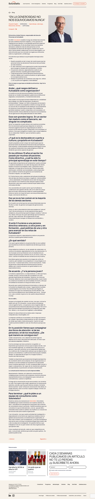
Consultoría (40, 484)
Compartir (12, 29)
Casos (84, 495)
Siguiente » (43, 439)
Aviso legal (41, 495)
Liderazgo (40, 24)
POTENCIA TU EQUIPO (79, 3)
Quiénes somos (68, 3)
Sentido (18, 26)
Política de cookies (50, 495)
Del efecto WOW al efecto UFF (16, 468)
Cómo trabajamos (35, 3)
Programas (50, 3)
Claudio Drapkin (13, 24)
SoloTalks (60, 3)
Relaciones (12, 26)
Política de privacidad (62, 495)
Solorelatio (33, 401)
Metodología (56, 484)
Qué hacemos (26, 3)
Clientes (44, 3)
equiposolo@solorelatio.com (22, 485)
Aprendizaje (32, 24)
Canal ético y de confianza (75, 495)
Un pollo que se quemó (34, 468)
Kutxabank (17, 40)
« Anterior (11, 439)
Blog (55, 3)
